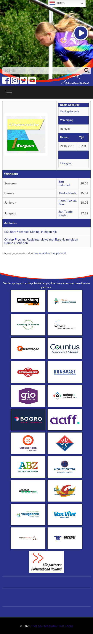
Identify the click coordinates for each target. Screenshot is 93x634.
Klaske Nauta (67, 193)
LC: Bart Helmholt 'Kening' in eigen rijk (30, 231)
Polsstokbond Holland (52, 626)
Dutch (60, 3)
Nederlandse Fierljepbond (50, 253)
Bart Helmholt (64, 183)
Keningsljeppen (69, 111)
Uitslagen (66, 163)
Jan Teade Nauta (65, 213)
